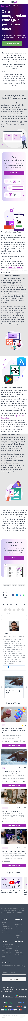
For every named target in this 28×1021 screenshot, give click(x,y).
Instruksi (17, 946)
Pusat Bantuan (19, 954)
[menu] (3, 2)
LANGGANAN (14, 979)
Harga (16, 928)
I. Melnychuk (7, 741)
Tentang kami (18, 922)
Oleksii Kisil (7, 634)
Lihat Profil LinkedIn (14, 667)
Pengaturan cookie (7, 954)
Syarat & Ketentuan (7, 948)
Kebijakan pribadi (6, 946)
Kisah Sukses (18, 952)
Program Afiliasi (6, 926)
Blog (7, 5)
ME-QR (2, 5)
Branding (21, 585)
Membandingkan (19, 930)
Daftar (14, 558)
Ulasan (17, 937)
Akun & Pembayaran (7, 944)
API (3, 924)
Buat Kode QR (14, 172)
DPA (3, 959)
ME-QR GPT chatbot (7, 928)
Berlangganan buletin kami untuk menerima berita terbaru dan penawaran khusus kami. (13, 966)
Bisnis (14, 585)
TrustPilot (17, 935)
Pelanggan (6, 585)
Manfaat (4, 922)
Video (16, 950)
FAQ (16, 944)
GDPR (4, 957)
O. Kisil (5, 781)
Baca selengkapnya (14, 745)
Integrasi (17, 933)
